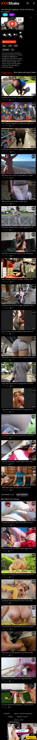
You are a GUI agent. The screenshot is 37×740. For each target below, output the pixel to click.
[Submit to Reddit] (15, 19)
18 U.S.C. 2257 (18, 720)
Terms (10, 717)
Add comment (22, 494)
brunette (6, 50)
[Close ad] (35, 725)
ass (4, 46)
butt (16, 46)
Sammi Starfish (10, 42)
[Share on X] (19, 19)
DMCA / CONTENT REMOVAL (23, 713)
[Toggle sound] (9, 725)
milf (10, 46)
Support (6, 713)
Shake (10, 3)
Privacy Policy (22, 717)
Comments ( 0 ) (7, 494)
